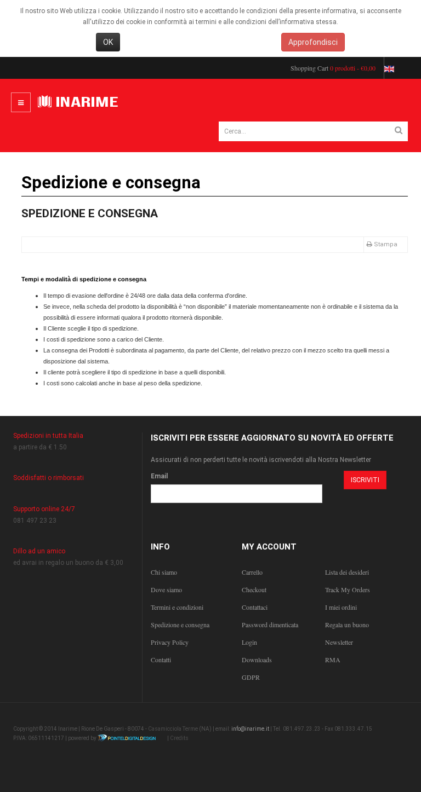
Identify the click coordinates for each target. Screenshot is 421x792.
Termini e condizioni (177, 607)
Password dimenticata (270, 624)
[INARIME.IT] (79, 102)
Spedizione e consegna (89, 213)
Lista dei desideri (347, 572)
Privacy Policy (170, 642)
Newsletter (339, 642)
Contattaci (255, 607)
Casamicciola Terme (173, 729)
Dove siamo (166, 589)
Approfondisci (313, 42)
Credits (179, 738)
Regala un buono (347, 624)
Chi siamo (164, 572)
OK (108, 42)
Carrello (252, 572)
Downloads (257, 659)
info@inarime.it (250, 729)
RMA (332, 659)
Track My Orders (347, 589)
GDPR (251, 677)
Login (249, 642)
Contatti (161, 659)
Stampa (385, 244)
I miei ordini (341, 607)
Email (159, 476)
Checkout (254, 589)
